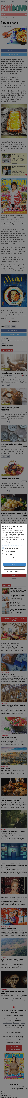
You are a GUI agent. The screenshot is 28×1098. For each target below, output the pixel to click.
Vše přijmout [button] (14, 564)
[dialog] (14, 549)
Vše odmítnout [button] (14, 568)
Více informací (17, 542)
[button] (14, 545)
